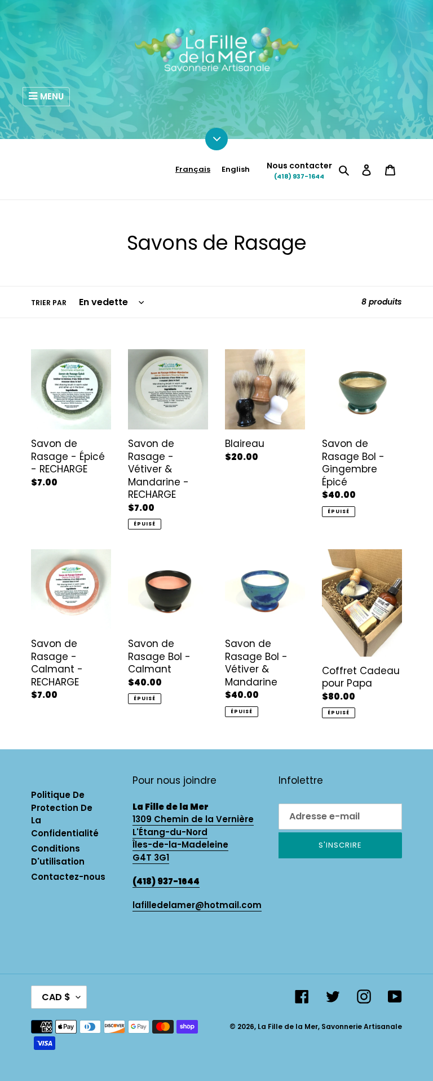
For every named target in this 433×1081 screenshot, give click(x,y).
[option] (235, 169)
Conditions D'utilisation (58, 855)
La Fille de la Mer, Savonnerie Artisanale (330, 1026)
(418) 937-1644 (299, 176)
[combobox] (193, 169)
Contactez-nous (68, 877)
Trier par (49, 302)
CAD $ (56, 997)
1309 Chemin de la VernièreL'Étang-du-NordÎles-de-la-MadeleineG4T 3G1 (193, 838)
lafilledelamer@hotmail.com (197, 905)
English (236, 169)
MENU (52, 96)
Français (192, 169)
